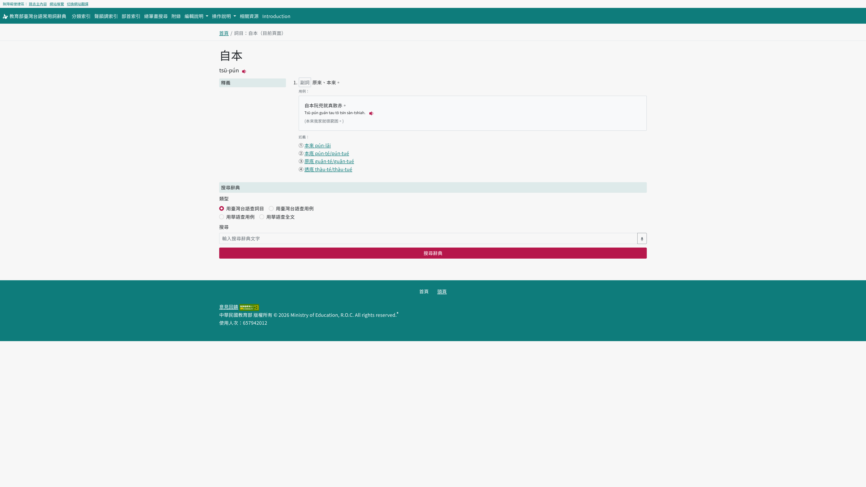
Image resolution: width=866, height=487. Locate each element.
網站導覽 (57, 4)
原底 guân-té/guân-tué (329, 161)
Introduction (276, 16)
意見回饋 (228, 306)
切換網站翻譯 (77, 4)
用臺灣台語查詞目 (245, 208)
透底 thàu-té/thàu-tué (328, 169)
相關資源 (249, 16)
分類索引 (81, 16)
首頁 (224, 33)
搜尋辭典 (433, 253)
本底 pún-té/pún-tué (326, 153)
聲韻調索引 (106, 16)
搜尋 (224, 226)
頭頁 (442, 291)
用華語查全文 (280, 216)
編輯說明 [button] (194, 16)
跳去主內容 (38, 4)
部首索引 (131, 16)
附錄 (176, 16)
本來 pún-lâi (317, 145)
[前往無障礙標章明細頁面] (249, 306)
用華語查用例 (240, 216)
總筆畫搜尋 (156, 16)
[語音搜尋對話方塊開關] (642, 238)
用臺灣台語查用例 (295, 208)
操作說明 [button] (222, 16)
